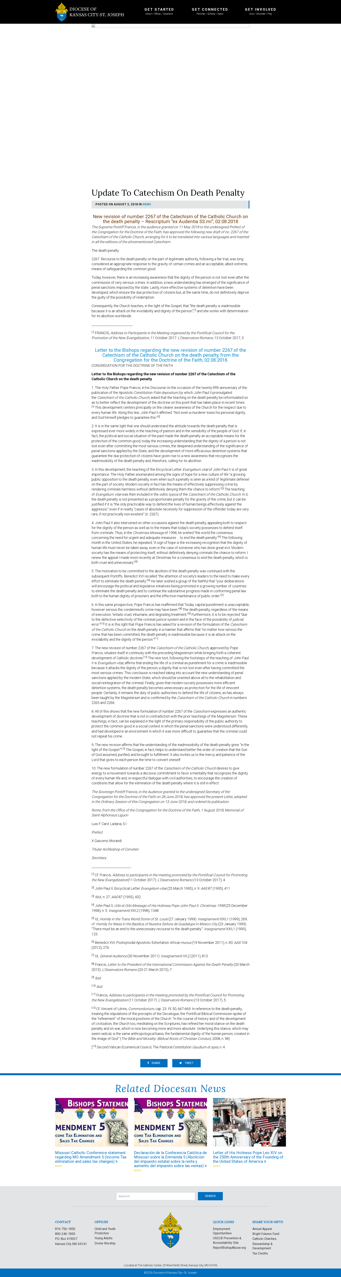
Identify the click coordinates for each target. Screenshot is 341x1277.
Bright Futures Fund (265, 1234)
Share (155, 1063)
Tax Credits (260, 1253)
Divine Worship (105, 1243)
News (147, 204)
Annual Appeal (262, 1229)
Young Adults (103, 1238)
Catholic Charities (264, 1239)
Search (210, 1196)
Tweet (189, 1063)
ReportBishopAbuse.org (229, 1248)
